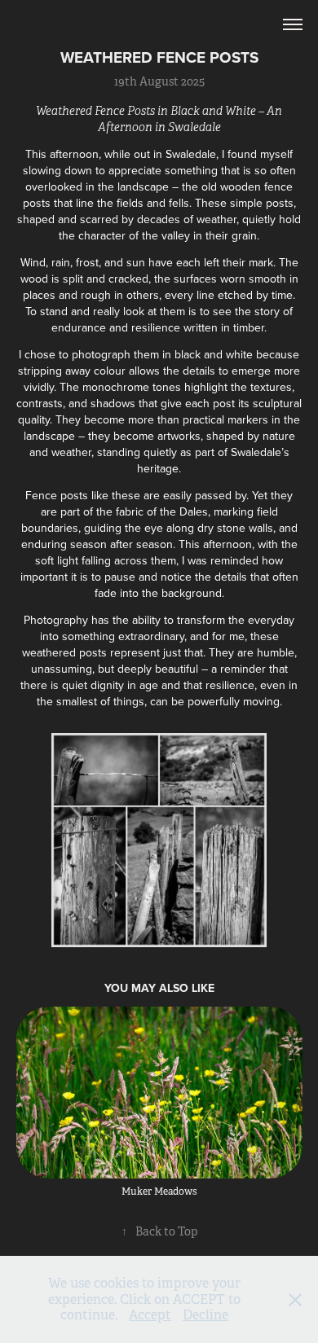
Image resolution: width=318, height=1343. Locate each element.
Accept (150, 1314)
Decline (205, 1314)
